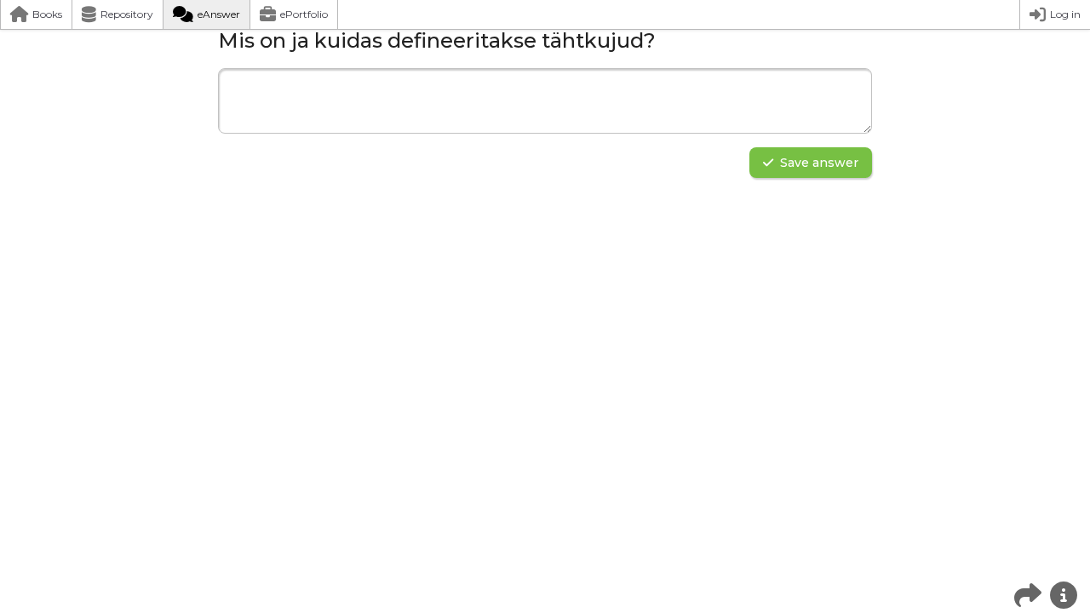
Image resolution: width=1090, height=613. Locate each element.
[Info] (1063, 595)
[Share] (1027, 595)
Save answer (819, 162)
